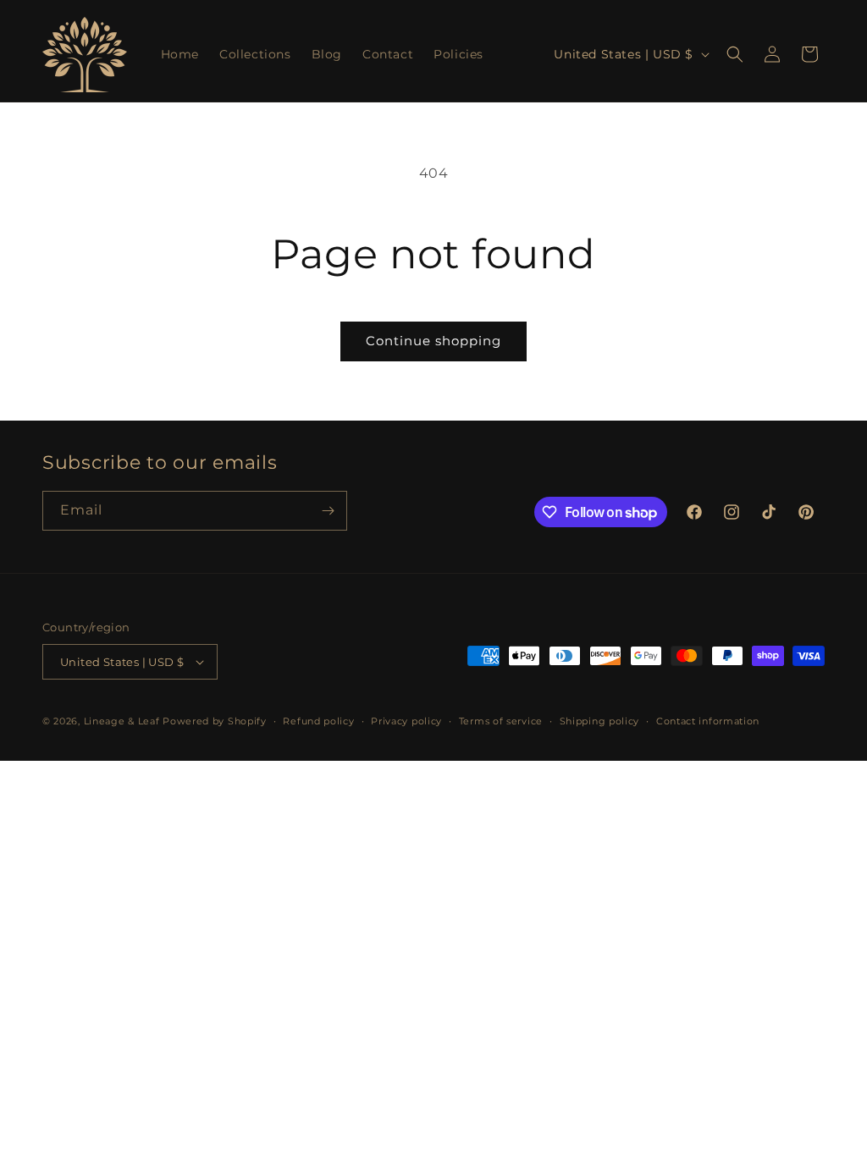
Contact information (707, 721)
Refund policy (318, 721)
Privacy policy (406, 721)
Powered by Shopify (215, 721)
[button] (735, 54)
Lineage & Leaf (122, 721)
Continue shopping (433, 341)
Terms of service (501, 721)
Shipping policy (600, 721)
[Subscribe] (327, 511)
